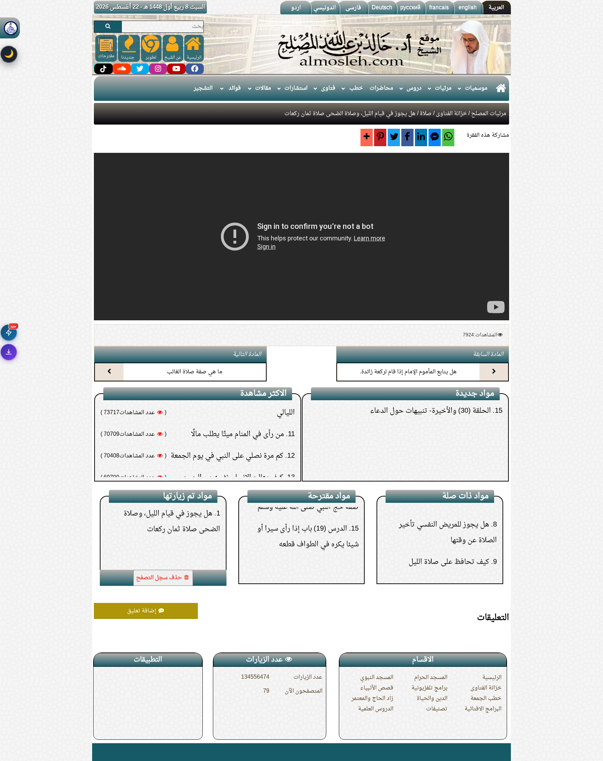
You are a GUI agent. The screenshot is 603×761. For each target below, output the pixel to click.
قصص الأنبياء (376, 688)
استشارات (295, 88)
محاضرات (381, 88)
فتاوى (328, 88)
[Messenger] (435, 137)
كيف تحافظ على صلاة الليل (449, 514)
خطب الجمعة (485, 698)
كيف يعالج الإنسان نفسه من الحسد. (232, 419)
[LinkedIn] (421, 137)
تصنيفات (436, 709)
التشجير (203, 88)
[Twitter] (394, 137)
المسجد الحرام (430, 677)
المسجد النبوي (376, 677)
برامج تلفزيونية (429, 688)
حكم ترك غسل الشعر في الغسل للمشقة (227, 463)
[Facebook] (407, 137)
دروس (414, 88)
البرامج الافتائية (482, 709)
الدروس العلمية (375, 709)
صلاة (426, 114)
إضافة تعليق (142, 611)
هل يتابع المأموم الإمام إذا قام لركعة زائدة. (408, 372)
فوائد (235, 88)
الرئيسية (491, 677)
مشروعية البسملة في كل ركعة (442, 535)
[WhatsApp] (448, 137)
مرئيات (443, 88)
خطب (356, 88)
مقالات (263, 88)
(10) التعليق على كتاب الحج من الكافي (438, 448)
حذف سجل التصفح (159, 578)
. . (96, 752)
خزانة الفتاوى (451, 114)
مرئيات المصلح (488, 114)
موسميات (476, 88)
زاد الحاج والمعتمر (372, 698)
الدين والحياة (432, 698)
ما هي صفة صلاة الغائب (194, 372)
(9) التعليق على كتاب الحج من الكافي (440, 469)
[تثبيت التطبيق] (9, 352)
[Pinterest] (380, 137)
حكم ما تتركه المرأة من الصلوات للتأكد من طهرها (212, 441)
